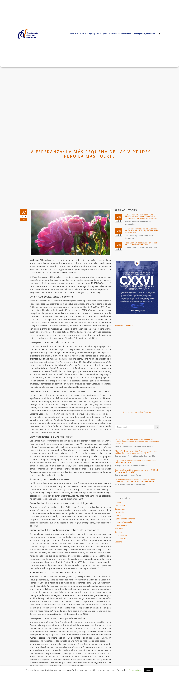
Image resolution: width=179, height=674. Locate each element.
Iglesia (104, 34)
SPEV (84, 34)
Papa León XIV (120, 538)
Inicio (72, 34)
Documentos (126, 34)
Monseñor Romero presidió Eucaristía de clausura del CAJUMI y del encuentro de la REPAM (142, 231)
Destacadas (119, 512)
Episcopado (94, 34)
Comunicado (120, 509)
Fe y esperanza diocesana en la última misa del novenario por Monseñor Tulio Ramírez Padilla (135, 481)
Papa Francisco (121, 535)
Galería (118, 515)
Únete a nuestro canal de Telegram (137, 412)
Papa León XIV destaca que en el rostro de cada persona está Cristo (142, 244)
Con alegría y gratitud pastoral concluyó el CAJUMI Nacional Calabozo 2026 (136, 471)
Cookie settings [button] (135, 670)
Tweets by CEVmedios (124, 325)
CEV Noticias (120, 505)
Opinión (118, 532)
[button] (159, 34)
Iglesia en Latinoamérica (125, 519)
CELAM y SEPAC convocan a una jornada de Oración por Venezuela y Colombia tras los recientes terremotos (141, 217)
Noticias (114, 34)
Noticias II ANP (121, 528)
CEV (76, 34)
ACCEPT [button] (148, 670)
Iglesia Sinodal (121, 525)
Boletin (118, 502)
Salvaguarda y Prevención (144, 34)
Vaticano (118, 542)
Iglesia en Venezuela (123, 522)
